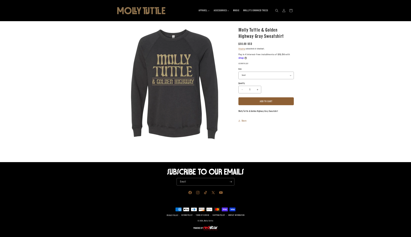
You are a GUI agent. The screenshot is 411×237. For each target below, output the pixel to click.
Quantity (241, 83)
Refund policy (186, 215)
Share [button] (244, 120)
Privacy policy (172, 215)
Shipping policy (219, 215)
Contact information (236, 215)
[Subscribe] (230, 182)
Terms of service (202, 215)
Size (240, 69)
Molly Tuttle (208, 221)
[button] (204, 10)
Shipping (241, 49)
